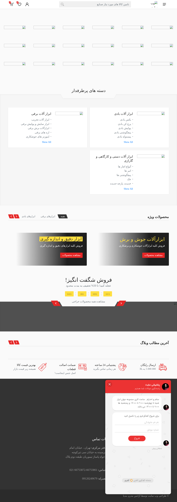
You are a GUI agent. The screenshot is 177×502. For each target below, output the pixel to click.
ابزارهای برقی (48, 216)
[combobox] (95, 4)
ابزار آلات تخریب (40, 119)
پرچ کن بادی (124, 124)
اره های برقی (42, 132)
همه (63, 216)
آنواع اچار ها (124, 166)
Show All (128, 142)
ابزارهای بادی (28, 216)
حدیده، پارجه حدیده (120, 183)
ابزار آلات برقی (41, 113)
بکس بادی (125, 119)
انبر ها (127, 170)
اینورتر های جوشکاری (37, 136)
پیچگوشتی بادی (122, 132)
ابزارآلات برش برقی (38, 128)
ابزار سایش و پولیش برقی (35, 124)
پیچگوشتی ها (124, 175)
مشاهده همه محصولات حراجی (88, 301)
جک (129, 179)
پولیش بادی (124, 128)
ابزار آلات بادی (123, 113)
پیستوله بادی (124, 136)
